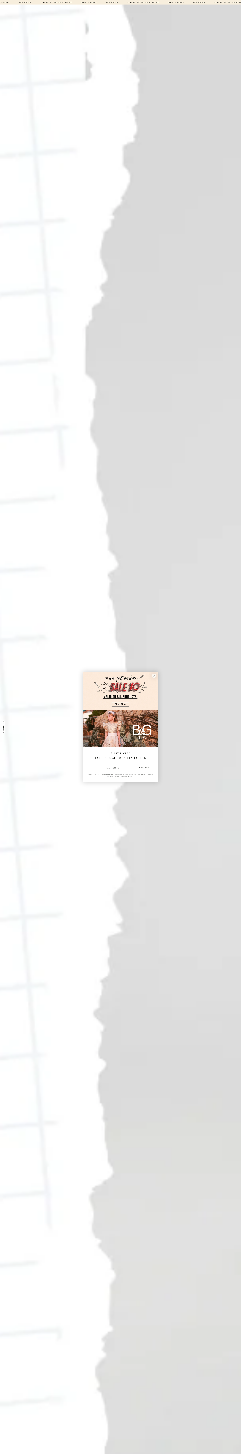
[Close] (154, 675)
